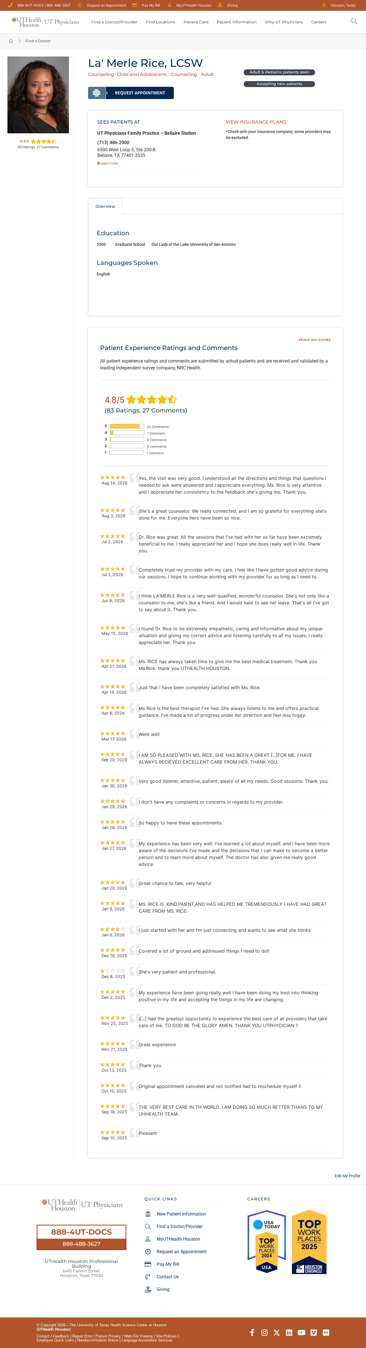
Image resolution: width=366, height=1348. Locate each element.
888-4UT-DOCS (81, 1232)
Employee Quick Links (55, 1340)
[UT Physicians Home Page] (11, 41)
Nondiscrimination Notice (97, 1340)
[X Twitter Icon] (276, 1332)
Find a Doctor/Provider (115, 22)
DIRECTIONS (109, 164)
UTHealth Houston (54, 1329)
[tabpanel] (215, 265)
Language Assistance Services (147, 1340)
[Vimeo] (313, 1332)
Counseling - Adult (192, 74)
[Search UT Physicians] (354, 21)
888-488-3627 (81, 1243)
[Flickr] (325, 1332)
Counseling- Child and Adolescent (127, 74)
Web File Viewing (138, 1336)
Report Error (82, 1336)
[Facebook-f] (252, 1332)
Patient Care (196, 22)
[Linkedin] (289, 1332)
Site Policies (166, 1336)
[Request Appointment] (131, 93)
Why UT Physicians (284, 22)
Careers (319, 22)
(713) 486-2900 (113, 142)
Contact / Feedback (53, 1336)
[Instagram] (264, 1332)
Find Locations (160, 22)
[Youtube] (301, 1332)
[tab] (105, 206)
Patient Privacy (108, 1336)
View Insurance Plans (256, 122)
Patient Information (236, 22)
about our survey (315, 339)
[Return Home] (46, 22)
